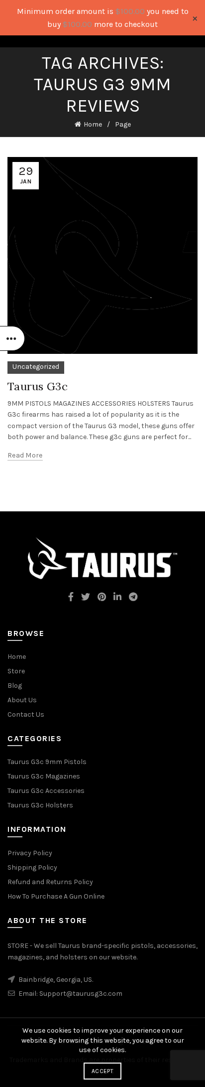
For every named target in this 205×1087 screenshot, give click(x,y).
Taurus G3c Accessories (46, 790)
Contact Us (25, 714)
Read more (25, 455)
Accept (102, 1071)
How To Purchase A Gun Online (55, 896)
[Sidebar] (12, 338)
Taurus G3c (37, 386)
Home (93, 124)
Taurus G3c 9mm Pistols (47, 762)
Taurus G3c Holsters (40, 805)
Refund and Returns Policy (50, 882)
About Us (22, 700)
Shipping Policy (32, 867)
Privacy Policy (29, 853)
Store (16, 671)
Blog (14, 685)
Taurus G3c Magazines (43, 776)
